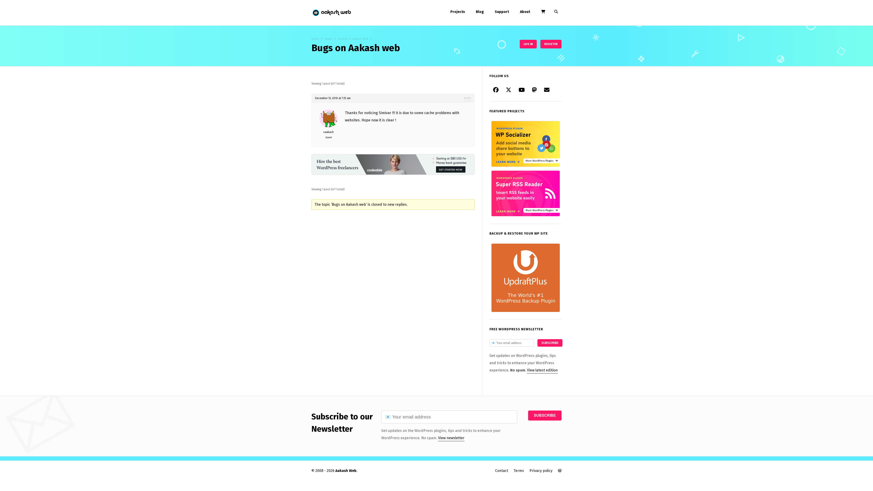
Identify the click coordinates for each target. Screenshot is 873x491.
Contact (501, 470)
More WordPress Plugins (540, 160)
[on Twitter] (508, 90)
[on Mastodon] (534, 90)
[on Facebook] (495, 90)
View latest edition (542, 370)
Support (502, 12)
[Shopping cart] (543, 11)
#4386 (467, 98)
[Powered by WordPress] (560, 470)
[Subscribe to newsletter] (546, 90)
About (525, 12)
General (343, 38)
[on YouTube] (521, 90)
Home (315, 38)
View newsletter (451, 438)
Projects (457, 12)
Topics (328, 38)
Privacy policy (540, 470)
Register (551, 44)
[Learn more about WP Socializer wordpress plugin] (525, 165)
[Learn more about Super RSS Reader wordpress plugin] (525, 215)
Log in (528, 44)
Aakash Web (331, 13)
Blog (480, 12)
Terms (519, 470)
